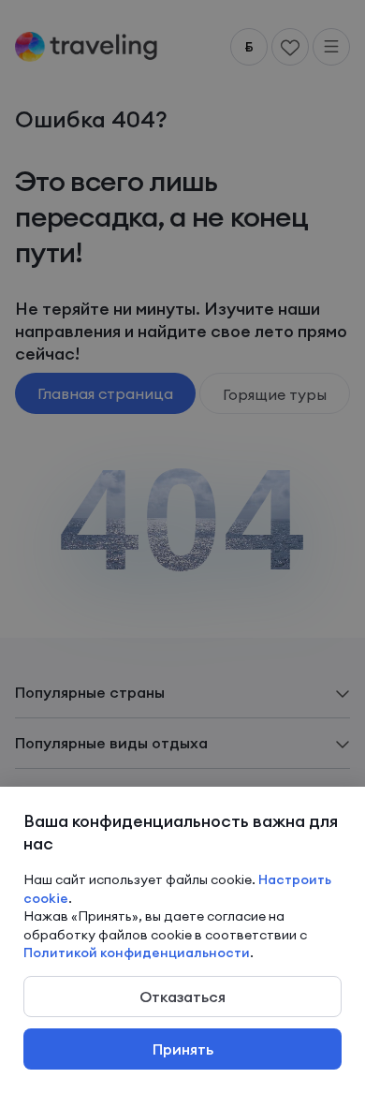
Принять (183, 1049)
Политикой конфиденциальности (136, 952)
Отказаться (182, 996)
